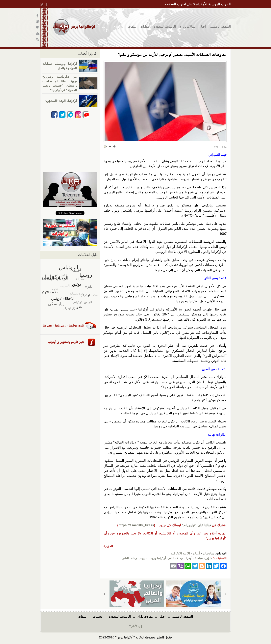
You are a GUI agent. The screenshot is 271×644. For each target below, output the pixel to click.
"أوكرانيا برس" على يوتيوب (38, 34)
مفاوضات (208, 553)
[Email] (173, 565)
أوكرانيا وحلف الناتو (180, 558)
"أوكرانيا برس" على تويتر (38, 28)
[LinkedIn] (209, 565)
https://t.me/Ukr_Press (136, 525)
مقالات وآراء (187, 26)
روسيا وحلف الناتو (134, 558)
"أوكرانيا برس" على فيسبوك (38, 16)
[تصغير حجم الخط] (110, 146)
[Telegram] (195, 565)
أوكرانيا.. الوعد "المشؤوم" (60, 100)
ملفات (132, 26)
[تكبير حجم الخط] (114, 146)
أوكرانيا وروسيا (157, 558)
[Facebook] (223, 565)
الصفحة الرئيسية (220, 26)
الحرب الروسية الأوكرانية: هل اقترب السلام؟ (197, 4)
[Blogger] (202, 565)
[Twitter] (216, 565)
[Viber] (180, 565)
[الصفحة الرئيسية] (74, 27)
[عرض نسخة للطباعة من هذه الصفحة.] (105, 146)
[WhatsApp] (188, 565)
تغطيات (145, 26)
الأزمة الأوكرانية (180, 553)
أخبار (203, 26)
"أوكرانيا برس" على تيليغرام (38, 22)
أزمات (196, 553)
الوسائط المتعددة (165, 26)
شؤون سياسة (203, 558)
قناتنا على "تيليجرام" (196, 525)
